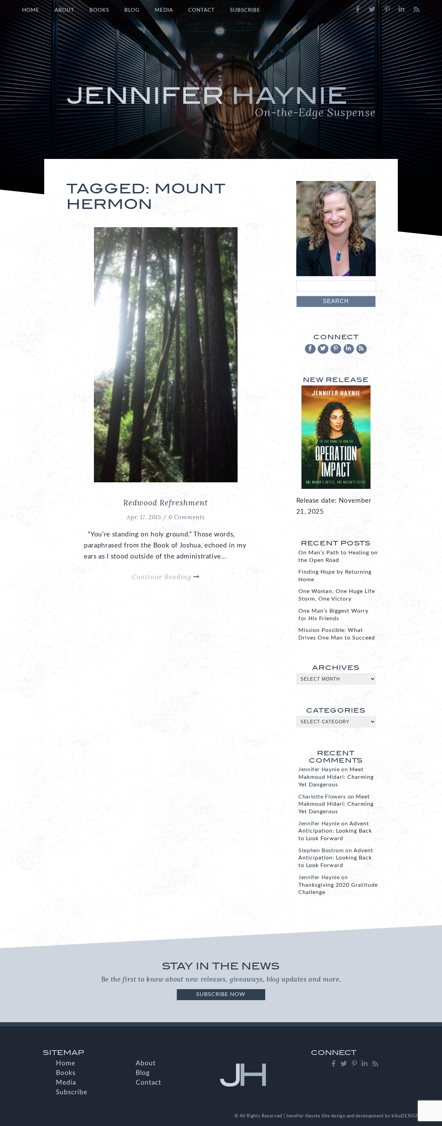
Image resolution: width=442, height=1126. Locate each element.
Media (164, 10)
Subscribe (245, 10)
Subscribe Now (221, 994)
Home (30, 10)
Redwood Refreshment (165, 502)
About (64, 10)
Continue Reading (162, 577)
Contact (201, 10)
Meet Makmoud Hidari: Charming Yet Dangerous (336, 777)
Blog (132, 10)
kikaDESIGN (406, 1116)
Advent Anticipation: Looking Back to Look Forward (335, 831)
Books (99, 10)
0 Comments (187, 517)
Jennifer (221, 100)
